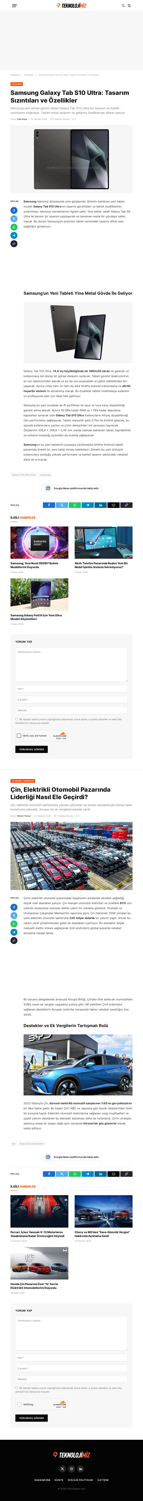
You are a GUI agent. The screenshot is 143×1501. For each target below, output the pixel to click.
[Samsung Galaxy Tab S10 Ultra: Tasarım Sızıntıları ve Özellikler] (71, 159)
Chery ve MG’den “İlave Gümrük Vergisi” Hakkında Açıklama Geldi (102, 1234)
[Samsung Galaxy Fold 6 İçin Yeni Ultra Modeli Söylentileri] (39, 594)
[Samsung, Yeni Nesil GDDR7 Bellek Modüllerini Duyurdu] (39, 542)
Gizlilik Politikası (80, 1480)
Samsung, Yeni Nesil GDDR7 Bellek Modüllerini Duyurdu (34, 565)
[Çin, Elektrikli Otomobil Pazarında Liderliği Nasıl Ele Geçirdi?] (71, 856)
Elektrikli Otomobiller (32, 1143)
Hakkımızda (42, 1480)
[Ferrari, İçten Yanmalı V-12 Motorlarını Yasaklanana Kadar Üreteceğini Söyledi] (39, 1211)
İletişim (102, 1480)
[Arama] (129, 6)
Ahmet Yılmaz (24, 816)
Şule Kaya (22, 119)
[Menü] (14, 6)
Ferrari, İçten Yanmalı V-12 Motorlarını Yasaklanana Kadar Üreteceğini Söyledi (37, 1234)
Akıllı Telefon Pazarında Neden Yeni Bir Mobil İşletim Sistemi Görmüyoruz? (101, 565)
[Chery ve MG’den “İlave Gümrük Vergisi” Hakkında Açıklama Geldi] (104, 1211)
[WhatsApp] (13, 227)
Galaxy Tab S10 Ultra (24, 474)
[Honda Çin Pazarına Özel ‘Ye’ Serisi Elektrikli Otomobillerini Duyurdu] (39, 1263)
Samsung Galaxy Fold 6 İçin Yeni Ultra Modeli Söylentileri (36, 617)
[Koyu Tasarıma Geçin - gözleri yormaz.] (123, 5)
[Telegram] (13, 235)
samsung (45, 474)
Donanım (16, 84)
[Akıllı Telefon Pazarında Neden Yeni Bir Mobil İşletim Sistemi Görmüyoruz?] (104, 542)
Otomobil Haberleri (23, 781)
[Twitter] (13, 218)
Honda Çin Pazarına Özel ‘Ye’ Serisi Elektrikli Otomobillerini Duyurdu (34, 1286)
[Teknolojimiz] (71, 5)
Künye (59, 1480)
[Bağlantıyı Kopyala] (13, 243)
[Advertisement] (71, 40)
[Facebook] (13, 210)
